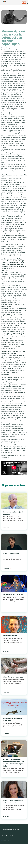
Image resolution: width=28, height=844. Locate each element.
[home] (12, 2)
